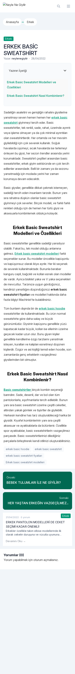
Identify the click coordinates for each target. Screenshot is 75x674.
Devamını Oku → (16, 541)
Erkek (8, 38)
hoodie (60, 308)
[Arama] (58, 6)
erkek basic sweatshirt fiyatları (24, 455)
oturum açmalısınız (45, 560)
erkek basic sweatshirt (48, 449)
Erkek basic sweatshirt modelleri (37, 253)
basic (51, 308)
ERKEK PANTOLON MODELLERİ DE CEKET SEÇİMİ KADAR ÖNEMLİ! (35, 524)
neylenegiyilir (20, 58)
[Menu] (68, 6)
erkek (43, 308)
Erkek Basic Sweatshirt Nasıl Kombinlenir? (35, 96)
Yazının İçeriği (18, 70)
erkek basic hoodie (17, 449)
